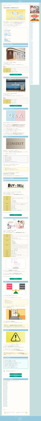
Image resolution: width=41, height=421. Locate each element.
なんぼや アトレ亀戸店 (7, 31)
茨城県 (32, 32)
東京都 (32, 38)
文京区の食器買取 (5, 401)
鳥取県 (32, 63)
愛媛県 (32, 72)
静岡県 (32, 52)
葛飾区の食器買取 (5, 391)
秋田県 (32, 27)
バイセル (6, 36)
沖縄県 (32, 83)
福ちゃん (6, 37)
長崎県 (32, 77)
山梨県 (32, 48)
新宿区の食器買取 (5, 394)
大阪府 (32, 58)
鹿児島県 (32, 82)
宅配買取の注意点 (6, 39)
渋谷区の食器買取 (5, 402)
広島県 (32, 67)
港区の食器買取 (5, 400)
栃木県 (32, 33)
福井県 (32, 47)
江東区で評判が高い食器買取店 (7, 30)
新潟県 (32, 43)
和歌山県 (32, 62)
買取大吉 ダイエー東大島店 (7, 32)
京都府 (32, 57)
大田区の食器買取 (5, 385)
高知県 (32, 73)
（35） (15, 101)
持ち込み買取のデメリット (7, 34)
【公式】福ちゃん (16, 278)
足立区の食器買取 (5, 386)
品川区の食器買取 (5, 392)
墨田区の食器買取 (5, 399)
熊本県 (32, 78)
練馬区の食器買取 (5, 384)
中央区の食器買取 (5, 406)
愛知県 (32, 53)
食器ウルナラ (20, 1)
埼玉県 (32, 36)
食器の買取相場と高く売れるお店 (7, 33)
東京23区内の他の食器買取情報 (7, 41)
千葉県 (32, 37)
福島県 (32, 31)
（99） (15, 70)
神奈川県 (32, 42)
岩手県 (32, 26)
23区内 (4, 409)
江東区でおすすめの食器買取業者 (7, 35)
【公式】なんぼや (16, 74)
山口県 (32, 68)
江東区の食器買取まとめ (6, 40)
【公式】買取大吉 (16, 105)
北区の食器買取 (5, 393)
